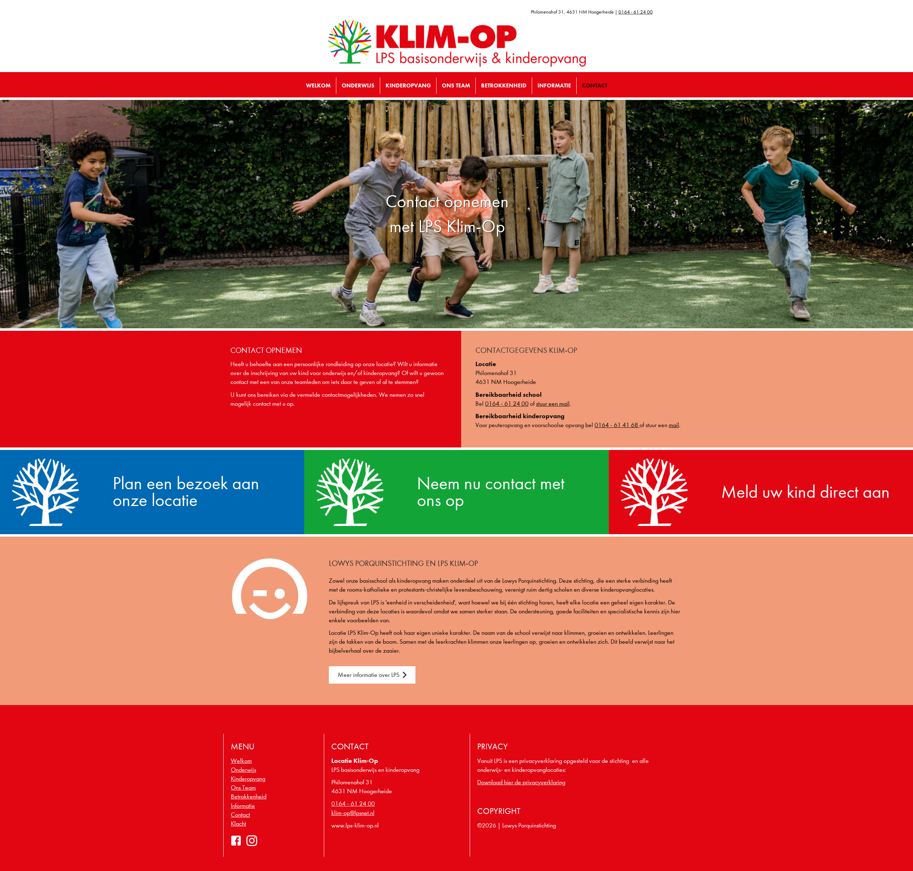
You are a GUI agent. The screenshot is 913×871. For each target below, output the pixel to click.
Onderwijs (358, 85)
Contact (594, 85)
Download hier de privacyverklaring (521, 782)
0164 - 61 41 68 (617, 425)
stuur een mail (553, 403)
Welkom (318, 85)
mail (674, 425)
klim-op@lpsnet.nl (352, 813)
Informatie (554, 85)
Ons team (456, 85)
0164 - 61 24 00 (635, 12)
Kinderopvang (408, 85)
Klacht (238, 823)
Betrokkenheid (503, 85)
